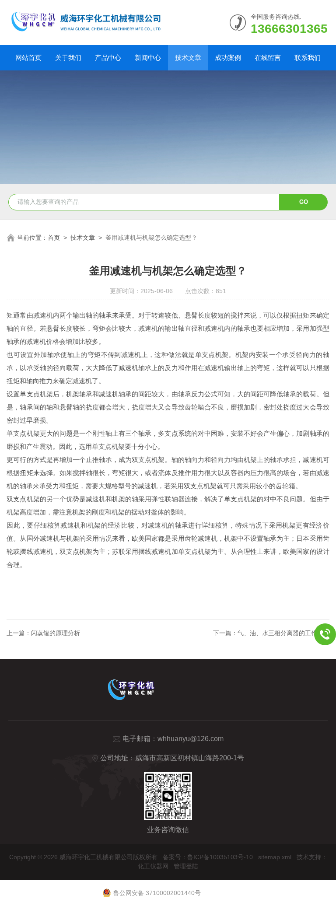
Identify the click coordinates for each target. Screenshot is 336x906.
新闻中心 (148, 57)
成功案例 (228, 57)
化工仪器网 (153, 866)
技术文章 (188, 57)
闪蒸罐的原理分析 (55, 633)
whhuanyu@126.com (191, 738)
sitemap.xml (274, 857)
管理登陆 (186, 866)
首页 (54, 237)
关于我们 (68, 57)
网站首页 (28, 57)
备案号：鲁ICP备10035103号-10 (208, 857)
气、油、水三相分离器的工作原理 (283, 633)
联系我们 (307, 57)
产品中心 (108, 57)
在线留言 (268, 57)
